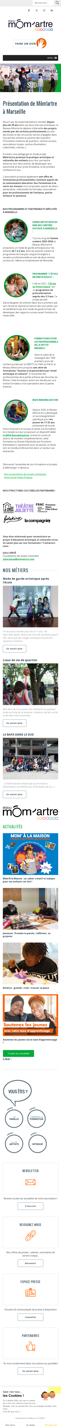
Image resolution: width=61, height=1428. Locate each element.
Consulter (30, 1317)
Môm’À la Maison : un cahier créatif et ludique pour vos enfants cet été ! (29, 880)
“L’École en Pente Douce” (44, 285)
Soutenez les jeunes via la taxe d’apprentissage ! (30, 1041)
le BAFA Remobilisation (16, 435)
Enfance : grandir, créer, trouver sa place (26, 987)
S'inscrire (30, 1206)
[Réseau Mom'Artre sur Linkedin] (51, 10)
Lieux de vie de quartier (20, 660)
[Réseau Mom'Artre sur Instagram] (44, 10)
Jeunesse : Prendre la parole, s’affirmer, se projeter (27, 935)
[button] (50, 58)
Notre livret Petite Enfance (18, 477)
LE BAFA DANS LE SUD (18, 734)
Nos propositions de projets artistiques (25, 474)
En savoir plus (15, 648)
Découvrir (30, 1263)
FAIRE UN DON (25, 43)
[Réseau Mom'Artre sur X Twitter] (36, 10)
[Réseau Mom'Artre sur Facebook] (29, 10)
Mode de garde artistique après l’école (26, 580)
